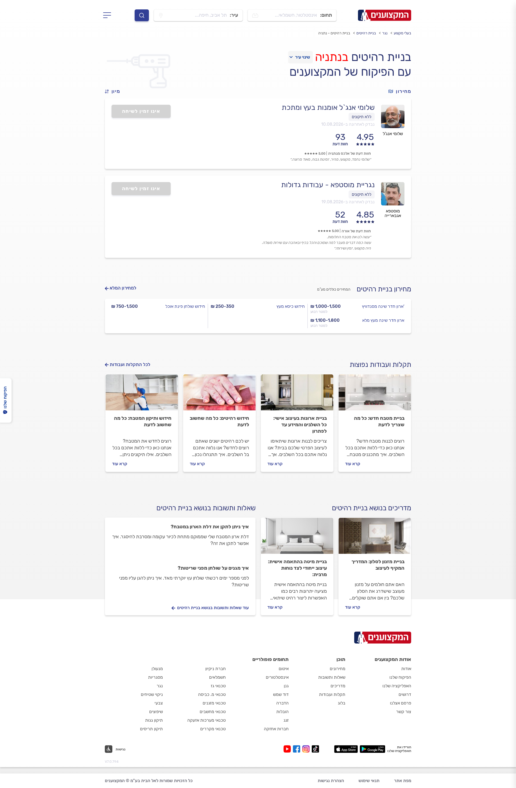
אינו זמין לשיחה (141, 111)
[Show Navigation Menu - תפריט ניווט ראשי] (109, 15)
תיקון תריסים (151, 728)
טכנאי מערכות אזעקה (206, 720)
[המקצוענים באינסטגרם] (307, 749)
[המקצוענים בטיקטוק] (315, 749)
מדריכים (338, 685)
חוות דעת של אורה (356, 231)
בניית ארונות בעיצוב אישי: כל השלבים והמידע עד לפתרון (300, 424)
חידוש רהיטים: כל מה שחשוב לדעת (219, 421)
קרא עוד (352, 463)
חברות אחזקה (276, 728)
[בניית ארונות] (297, 394)
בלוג (341, 703)
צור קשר (403, 711)
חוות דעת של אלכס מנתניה (349, 153)
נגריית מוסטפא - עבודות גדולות (328, 184)
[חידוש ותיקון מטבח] (142, 394)
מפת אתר (402, 780)
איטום (284, 668)
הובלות (282, 711)
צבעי (159, 703)
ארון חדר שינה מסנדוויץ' (383, 306)
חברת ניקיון (215, 668)
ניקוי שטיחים (152, 694)
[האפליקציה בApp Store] (346, 749)
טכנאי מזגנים (214, 703)
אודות (406, 668)
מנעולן (157, 668)
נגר (385, 33)
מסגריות (155, 677)
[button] (115, 91)
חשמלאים (217, 677)
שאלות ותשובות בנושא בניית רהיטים (206, 508)
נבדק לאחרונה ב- (348, 124)
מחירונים (337, 668)
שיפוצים (156, 711)
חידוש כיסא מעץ (291, 306)
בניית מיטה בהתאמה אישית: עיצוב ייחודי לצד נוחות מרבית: (297, 568)
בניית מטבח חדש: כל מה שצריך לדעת (379, 421)
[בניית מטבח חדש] (375, 394)
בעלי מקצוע (402, 33)
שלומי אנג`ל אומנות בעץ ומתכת (328, 107)
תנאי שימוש (369, 780)
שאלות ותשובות (331, 677)
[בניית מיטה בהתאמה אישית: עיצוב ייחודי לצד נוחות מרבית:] (297, 538)
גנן (286, 685)
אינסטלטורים (277, 677)
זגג (286, 720)
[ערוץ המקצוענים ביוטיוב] (288, 749)
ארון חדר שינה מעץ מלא (383, 320)
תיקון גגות (154, 720)
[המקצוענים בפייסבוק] (297, 749)
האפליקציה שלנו (396, 685)
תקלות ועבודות (332, 694)
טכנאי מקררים (213, 728)
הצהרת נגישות (331, 780)
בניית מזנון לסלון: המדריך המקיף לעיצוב (378, 565)
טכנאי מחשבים (213, 711)
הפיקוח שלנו (400, 677)
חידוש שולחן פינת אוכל (185, 306)
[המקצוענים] (384, 15)
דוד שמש (281, 694)
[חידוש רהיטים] (219, 394)
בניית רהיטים (366, 33)
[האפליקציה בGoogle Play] (372, 749)
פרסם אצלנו (400, 703)
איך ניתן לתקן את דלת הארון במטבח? (210, 527)
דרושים (405, 694)
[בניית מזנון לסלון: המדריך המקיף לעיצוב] (375, 538)
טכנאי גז (218, 685)
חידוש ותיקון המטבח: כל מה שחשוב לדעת (142, 421)
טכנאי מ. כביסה (212, 694)
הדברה (282, 703)
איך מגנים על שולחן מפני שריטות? (213, 568)
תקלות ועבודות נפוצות (380, 364)
